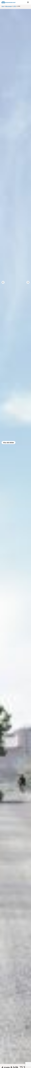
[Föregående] (3, 282)
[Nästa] (27, 282)
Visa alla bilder (8, 442)
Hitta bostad (8, 6)
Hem (3, 6)
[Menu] (27, 2)
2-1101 (14, 6)
